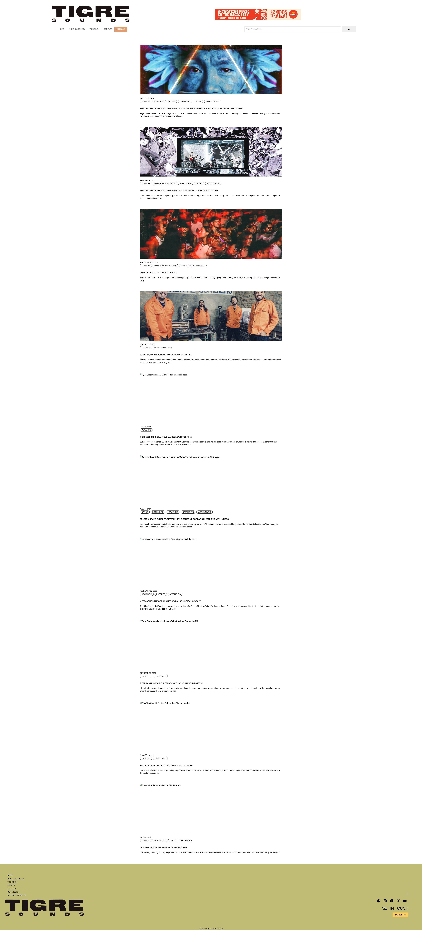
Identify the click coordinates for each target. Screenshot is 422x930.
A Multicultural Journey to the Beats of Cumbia (166, 354)
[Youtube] (405, 901)
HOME (61, 29)
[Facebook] (391, 901)
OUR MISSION (13, 892)
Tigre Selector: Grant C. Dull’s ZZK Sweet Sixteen (166, 437)
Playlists (146, 430)
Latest (173, 840)
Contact (108, 29)
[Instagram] (385, 901)
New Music (185, 101)
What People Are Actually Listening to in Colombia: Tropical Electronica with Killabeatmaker (191, 108)
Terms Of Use (217, 928)
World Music (212, 101)
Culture (146, 101)
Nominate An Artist (16, 895)
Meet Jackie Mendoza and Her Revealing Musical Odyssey (170, 601)
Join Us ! (121, 29)
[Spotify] (378, 901)
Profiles (160, 594)
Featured (159, 101)
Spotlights (185, 184)
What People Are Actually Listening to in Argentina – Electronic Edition (179, 190)
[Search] (349, 29)
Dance (157, 184)
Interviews (157, 512)
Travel (197, 101)
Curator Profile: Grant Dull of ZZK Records (163, 847)
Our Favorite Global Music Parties (158, 272)
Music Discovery (76, 29)
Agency (11, 885)
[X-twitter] (398, 901)
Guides (171, 101)
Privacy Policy (204, 928)
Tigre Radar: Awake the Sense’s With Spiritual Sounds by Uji (171, 683)
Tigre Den (94, 29)
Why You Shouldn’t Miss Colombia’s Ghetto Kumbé (167, 765)
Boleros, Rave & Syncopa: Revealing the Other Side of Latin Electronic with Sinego (184, 519)
